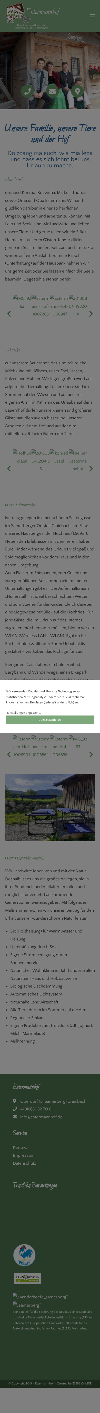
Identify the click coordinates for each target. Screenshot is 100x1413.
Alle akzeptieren (50, 719)
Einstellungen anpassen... (24, 712)
